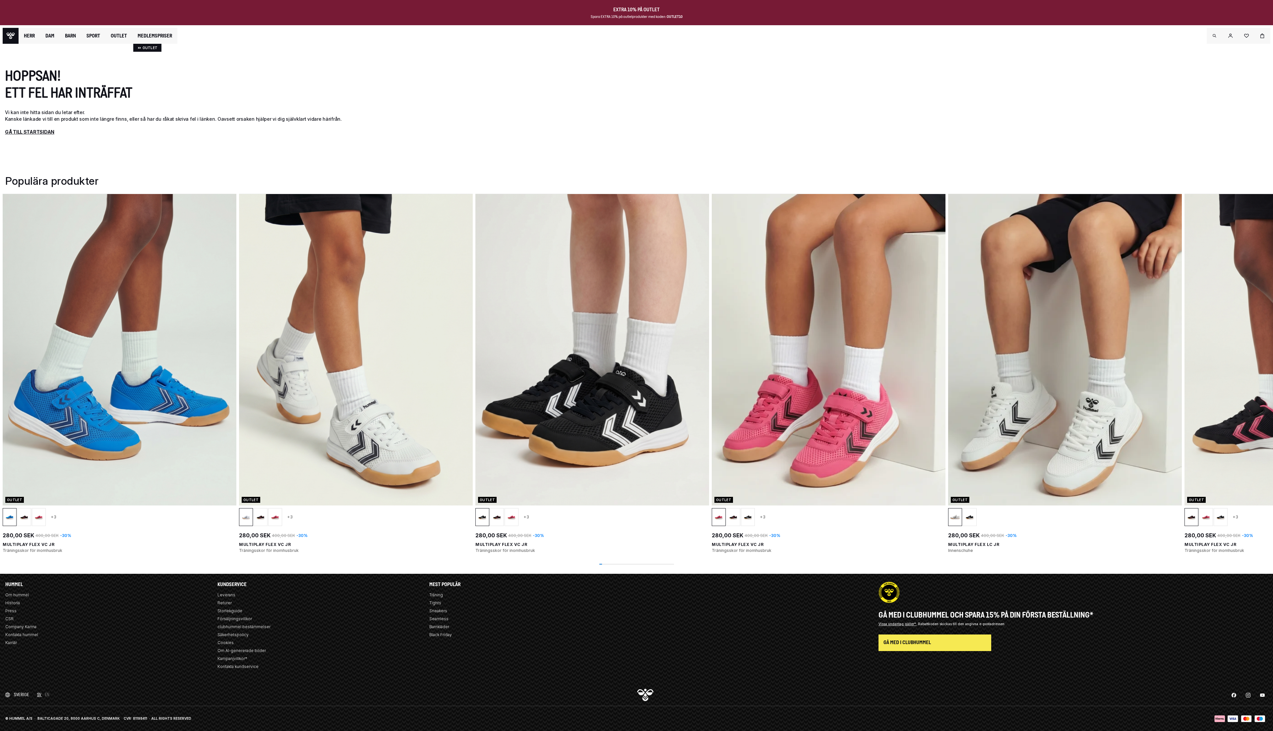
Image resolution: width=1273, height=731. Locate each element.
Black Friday (440, 634)
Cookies (225, 642)
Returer (224, 602)
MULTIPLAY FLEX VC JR (28, 544)
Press (11, 610)
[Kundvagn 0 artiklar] (1262, 36)
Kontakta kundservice (238, 666)
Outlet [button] (119, 35)
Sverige (21, 694)
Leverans (226, 594)
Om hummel (17, 594)
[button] (1215, 36)
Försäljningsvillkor (234, 618)
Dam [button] (49, 35)
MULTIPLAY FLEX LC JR (973, 544)
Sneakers (438, 610)
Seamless (439, 618)
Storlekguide (229, 610)
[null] (11, 36)
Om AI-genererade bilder (241, 650)
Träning (436, 594)
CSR (9, 618)
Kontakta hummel (21, 634)
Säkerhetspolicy (233, 634)
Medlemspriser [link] (155, 35)
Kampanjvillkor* (232, 658)
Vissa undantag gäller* (898, 624)
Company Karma (20, 626)
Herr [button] (29, 35)
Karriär (11, 642)
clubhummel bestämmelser (244, 626)
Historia (12, 602)
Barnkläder (439, 626)
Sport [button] (93, 35)
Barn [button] (70, 35)
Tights (435, 602)
